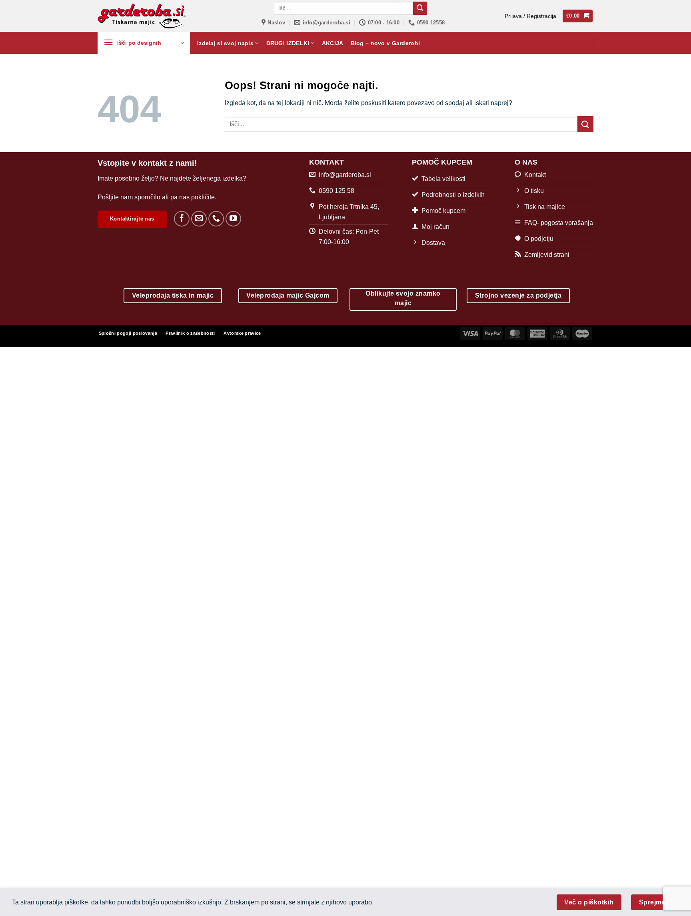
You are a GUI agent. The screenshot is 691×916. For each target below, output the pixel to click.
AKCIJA (333, 43)
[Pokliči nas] (216, 219)
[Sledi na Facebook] (182, 219)
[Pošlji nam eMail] (199, 219)
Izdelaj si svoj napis (225, 43)
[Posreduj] (420, 8)
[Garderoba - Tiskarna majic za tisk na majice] (142, 16)
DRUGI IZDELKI (288, 43)
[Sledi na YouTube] (233, 219)
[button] (530, 16)
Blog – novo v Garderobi (385, 43)
